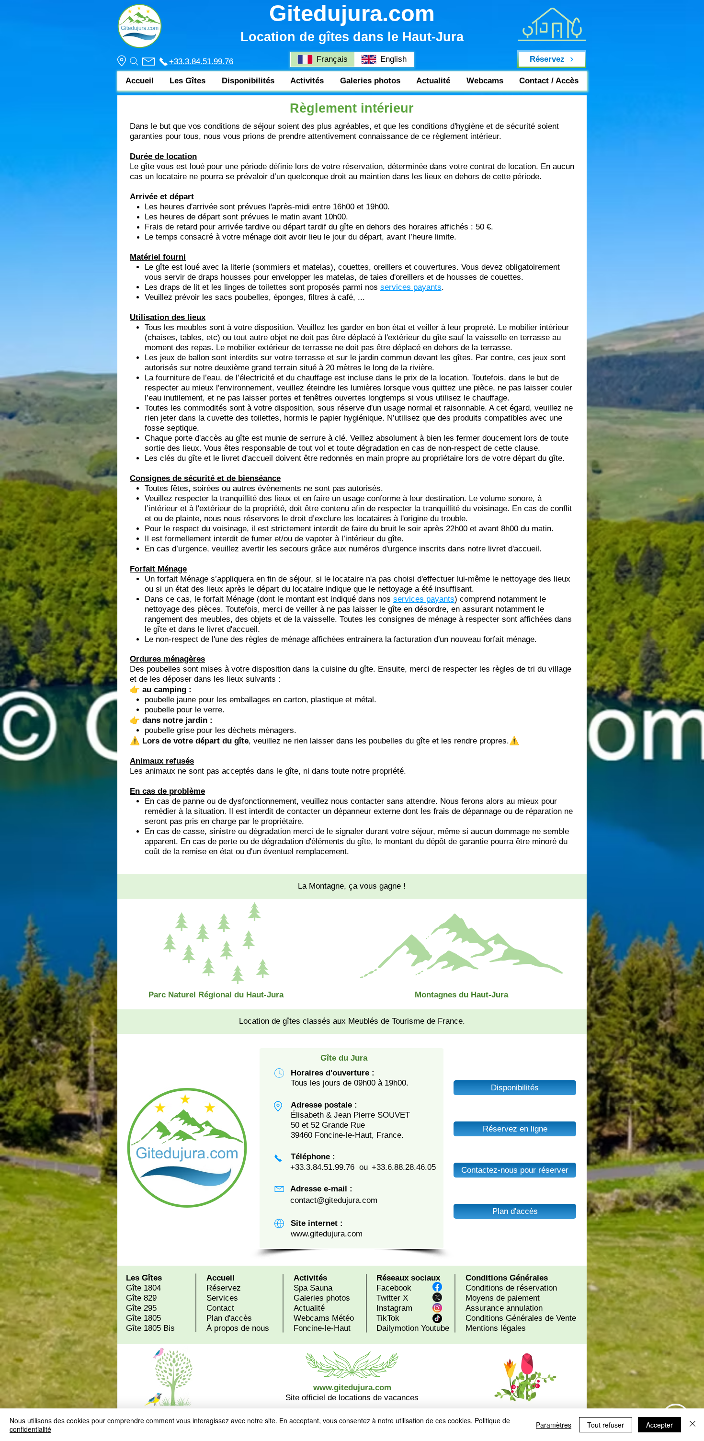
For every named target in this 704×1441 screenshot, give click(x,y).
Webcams (311, 1318)
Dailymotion (397, 1328)
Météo (343, 1318)
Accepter (659, 1425)
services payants (411, 287)
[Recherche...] (133, 61)
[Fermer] (692, 1424)
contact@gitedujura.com (333, 1200)
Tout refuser (605, 1425)
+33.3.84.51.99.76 (201, 61)
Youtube (435, 1328)
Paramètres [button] (553, 1425)
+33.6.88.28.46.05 (404, 1167)
